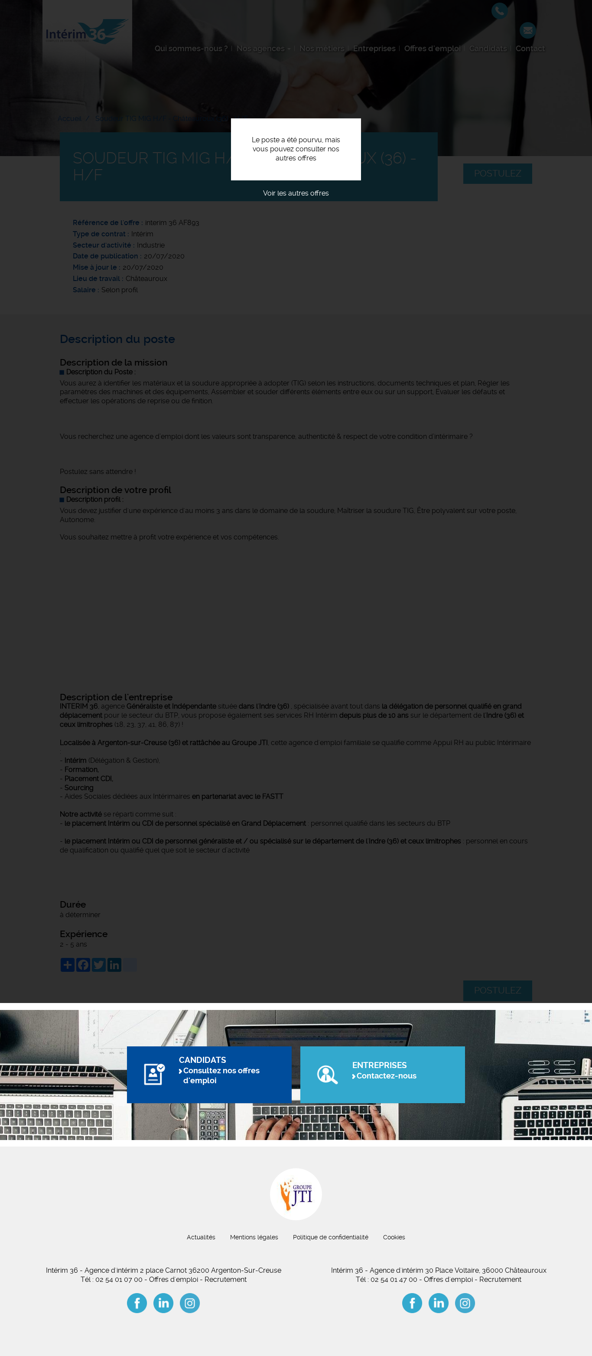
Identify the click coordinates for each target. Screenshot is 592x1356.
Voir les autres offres (296, 193)
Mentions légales (254, 1237)
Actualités (201, 1237)
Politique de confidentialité (330, 1237)
